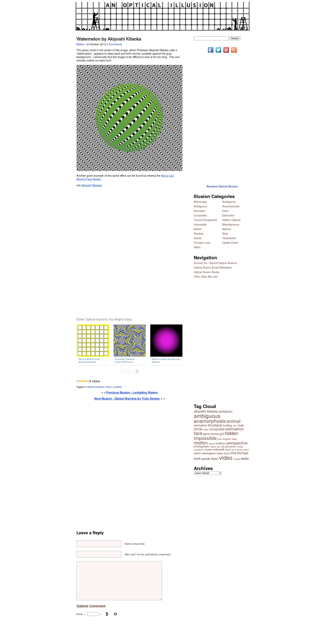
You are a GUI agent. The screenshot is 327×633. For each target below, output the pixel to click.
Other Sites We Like (206, 276)
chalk (240, 425)
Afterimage (200, 202)
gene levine (211, 434)
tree (233, 452)
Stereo (198, 238)
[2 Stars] (80, 381)
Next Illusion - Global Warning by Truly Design (127, 398)
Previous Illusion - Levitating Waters (132, 392)
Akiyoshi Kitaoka (91, 185)
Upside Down (230, 242)
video (225, 457)
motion (108, 386)
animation (200, 425)
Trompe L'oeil (202, 242)
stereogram (209, 453)
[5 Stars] (87, 381)
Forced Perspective (205, 220)
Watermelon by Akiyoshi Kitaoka (108, 38)
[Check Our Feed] (234, 52)
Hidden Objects (231, 220)
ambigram (226, 411)
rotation (240, 446)
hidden (231, 433)
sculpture (198, 449)
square (240, 449)
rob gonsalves (228, 446)
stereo (197, 453)
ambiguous (207, 415)
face (198, 433)
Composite (200, 215)
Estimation (228, 215)
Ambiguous (200, 206)
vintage (236, 458)
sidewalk (219, 449)
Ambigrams (229, 202)
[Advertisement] (129, 252)
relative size (215, 446)
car (235, 425)
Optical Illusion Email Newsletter (213, 267)
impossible (205, 437)
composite (217, 429)
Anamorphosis (230, 206)
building (227, 425)
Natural (226, 229)
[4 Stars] (84, 381)
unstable (117, 386)
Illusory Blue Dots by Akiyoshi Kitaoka (89, 360)
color (205, 429)
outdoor (221, 443)
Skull (225, 233)
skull (227, 449)
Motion (80, 44)
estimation (234, 429)
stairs (246, 449)
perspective (237, 443)
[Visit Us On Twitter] (218, 52)
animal (233, 421)
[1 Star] (77, 381)
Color (225, 211)
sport (233, 449)
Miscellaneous (230, 224)
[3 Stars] (82, 381)
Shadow (198, 233)
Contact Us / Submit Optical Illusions (215, 263)
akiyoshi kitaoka (95, 386)
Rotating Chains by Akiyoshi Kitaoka (125, 360)
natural (212, 443)
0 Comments (114, 44)
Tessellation (229, 238)
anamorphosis (210, 420)
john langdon (224, 438)
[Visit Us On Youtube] (226, 52)
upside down (209, 458)
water (245, 458)
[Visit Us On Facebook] (210, 52)
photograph (201, 446)
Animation (200, 211)
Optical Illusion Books (206, 272)
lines (234, 439)
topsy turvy (223, 453)
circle (198, 429)
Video (197, 247)
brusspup (215, 425)
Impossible (200, 224)
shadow (208, 449)
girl (222, 433)
